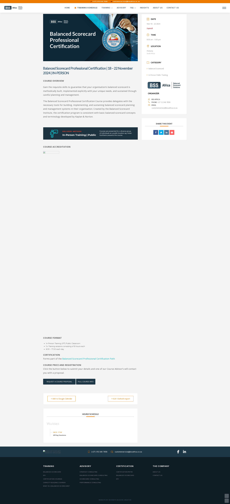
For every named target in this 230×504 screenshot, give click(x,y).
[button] (224, 8)
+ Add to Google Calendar (61, 398)
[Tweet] (161, 132)
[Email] (172, 132)
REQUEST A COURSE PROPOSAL (59, 381)
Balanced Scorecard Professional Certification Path (88, 358)
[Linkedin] (166, 132)
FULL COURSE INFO (86, 381)
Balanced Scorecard (156, 68)
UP (227, 496)
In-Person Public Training (158, 75)
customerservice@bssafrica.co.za (164, 108)
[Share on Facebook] (155, 132)
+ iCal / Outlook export (120, 398)
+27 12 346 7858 (163, 102)
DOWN (227, 501)
